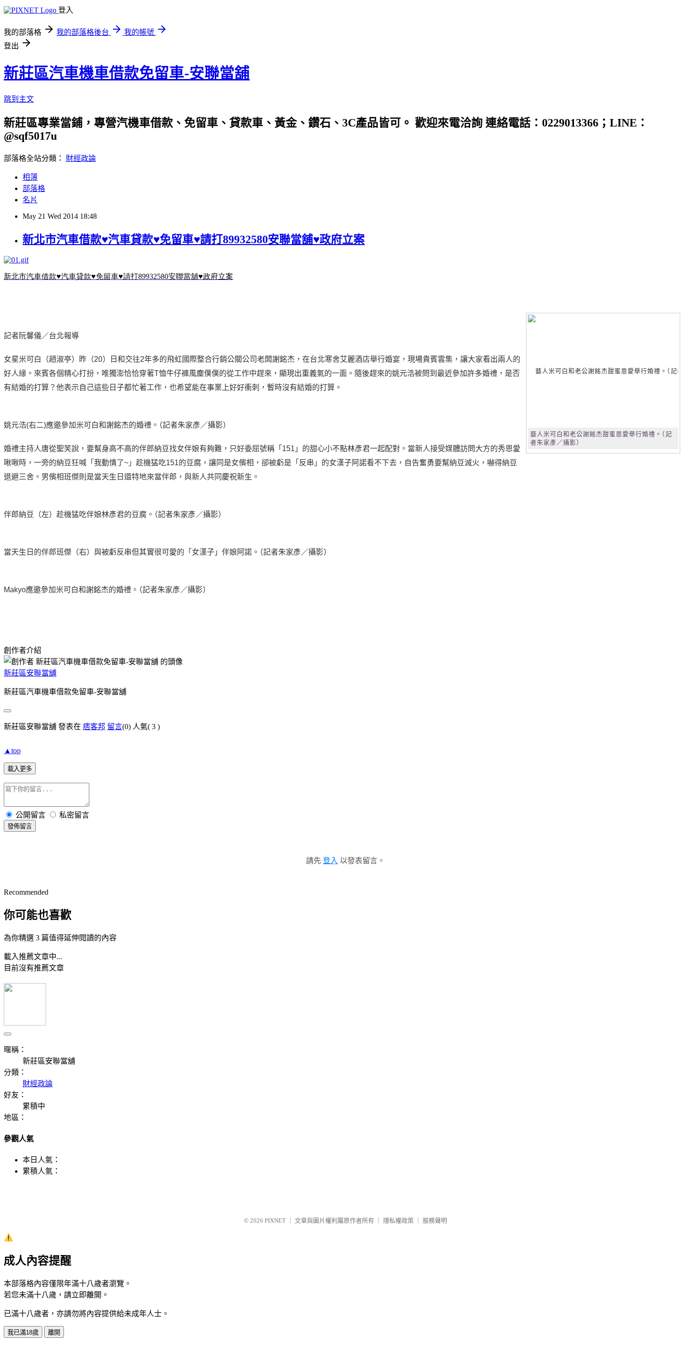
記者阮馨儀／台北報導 (41, 336)
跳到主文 (19, 99)
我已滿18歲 (23, 1332)
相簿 (30, 177)
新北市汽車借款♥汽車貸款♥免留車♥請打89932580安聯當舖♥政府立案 (194, 239)
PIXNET (275, 1220)
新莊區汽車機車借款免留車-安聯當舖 (127, 72)
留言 (114, 727)
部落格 (34, 188)
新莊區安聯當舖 (30, 673)
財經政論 (81, 158)
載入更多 (20, 768)
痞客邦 (94, 727)
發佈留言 (20, 826)
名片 (30, 200)
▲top (12, 751)
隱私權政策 (398, 1220)
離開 (54, 1332)
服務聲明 (435, 1220)
